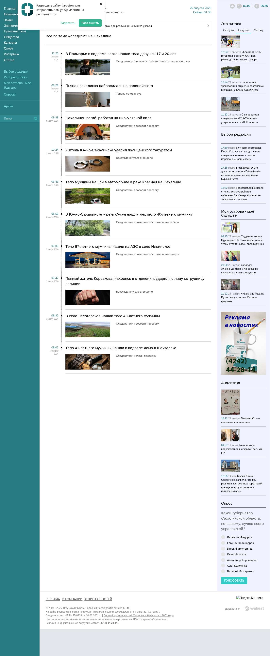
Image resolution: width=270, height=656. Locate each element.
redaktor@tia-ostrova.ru (111, 607)
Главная (10, 8)
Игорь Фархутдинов (239, 548)
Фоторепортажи (15, 77)
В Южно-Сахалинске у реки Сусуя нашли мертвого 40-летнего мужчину (129, 214)
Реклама (53, 599)
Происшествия (15, 31)
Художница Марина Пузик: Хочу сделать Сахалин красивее (242, 297)
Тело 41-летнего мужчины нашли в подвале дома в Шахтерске (120, 348)
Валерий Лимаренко (240, 571)
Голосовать (234, 580)
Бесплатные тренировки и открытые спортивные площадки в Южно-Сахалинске (242, 86)
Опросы (10, 94)
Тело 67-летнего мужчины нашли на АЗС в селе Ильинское (117, 246)
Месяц (258, 30)
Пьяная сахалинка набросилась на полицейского (109, 86)
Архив (8, 106)
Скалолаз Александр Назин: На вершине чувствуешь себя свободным (239, 269)
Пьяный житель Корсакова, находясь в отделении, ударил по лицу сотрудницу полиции (135, 281)
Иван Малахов (236, 554)
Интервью (11, 54)
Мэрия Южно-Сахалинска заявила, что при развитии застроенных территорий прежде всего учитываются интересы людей (241, 484)
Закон (8, 20)
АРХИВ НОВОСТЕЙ (98, 599)
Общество (11, 37)
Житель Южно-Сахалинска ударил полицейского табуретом (118, 150)
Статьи (9, 60)
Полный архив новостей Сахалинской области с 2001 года (139, 615)
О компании (72, 599)
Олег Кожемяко (237, 565)
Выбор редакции (16, 71)
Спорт (8, 48)
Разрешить (90, 23)
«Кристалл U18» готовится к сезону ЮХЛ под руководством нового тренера (241, 56)
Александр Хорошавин (242, 559)
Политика (11, 14)
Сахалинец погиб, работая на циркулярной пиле (108, 118)
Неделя (243, 30)
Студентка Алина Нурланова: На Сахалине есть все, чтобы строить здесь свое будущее (242, 240)
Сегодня (228, 30)
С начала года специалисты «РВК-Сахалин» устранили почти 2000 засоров (240, 118)
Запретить (68, 23)
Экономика (12, 25)
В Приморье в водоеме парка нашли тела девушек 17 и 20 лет (120, 54)
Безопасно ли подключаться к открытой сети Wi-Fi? (242, 449)
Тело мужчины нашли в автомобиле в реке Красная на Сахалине (123, 182)
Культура (10, 42)
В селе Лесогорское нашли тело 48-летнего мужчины (112, 316)
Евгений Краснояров (240, 542)
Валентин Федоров (239, 537)
